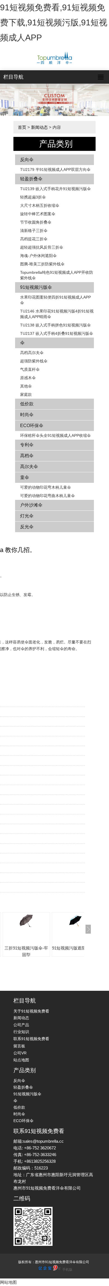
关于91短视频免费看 (31, 1011)
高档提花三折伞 (34, 239)
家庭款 (26, 394)
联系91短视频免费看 (31, 1038)
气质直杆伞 (30, 369)
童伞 (24, 477)
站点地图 (21, 1060)
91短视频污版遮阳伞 (71, 948)
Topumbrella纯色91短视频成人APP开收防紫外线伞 (56, 275)
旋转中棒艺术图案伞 (37, 214)
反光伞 (27, 526)
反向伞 (27, 159)
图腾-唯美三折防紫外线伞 (42, 264)
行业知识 (21, 1032)
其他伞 (26, 386)
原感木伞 (28, 378)
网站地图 (8, 1282)
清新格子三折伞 (34, 230)
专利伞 (27, 444)
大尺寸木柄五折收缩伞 (39, 205)
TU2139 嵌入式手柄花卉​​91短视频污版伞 (55, 189)
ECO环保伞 (31, 425)
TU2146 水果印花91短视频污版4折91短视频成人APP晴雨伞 (57, 314)
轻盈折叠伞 (31, 178)
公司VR (20, 1053)
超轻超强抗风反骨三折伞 (41, 247)
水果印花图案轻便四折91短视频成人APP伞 (55, 300)
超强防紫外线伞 (34, 361)
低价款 (27, 403)
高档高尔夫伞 (32, 352)
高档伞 (27, 455)
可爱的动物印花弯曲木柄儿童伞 (47, 495)
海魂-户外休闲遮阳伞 (38, 255)
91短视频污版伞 (36, 287)
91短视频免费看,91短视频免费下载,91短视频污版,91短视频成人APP (53, 22)
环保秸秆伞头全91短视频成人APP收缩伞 (55, 435)
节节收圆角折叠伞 (35, 222)
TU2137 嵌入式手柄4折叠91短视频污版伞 (56, 333)
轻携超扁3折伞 (33, 197)
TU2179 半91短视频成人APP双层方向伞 (55, 169)
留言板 (19, 1046)
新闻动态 (39, 127)
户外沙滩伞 (31, 505)
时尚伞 (27, 414)
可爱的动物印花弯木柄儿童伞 (45, 487)
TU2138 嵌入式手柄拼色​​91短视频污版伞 (55, 325)
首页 (22, 127)
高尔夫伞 (29, 466)
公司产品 (21, 1025)
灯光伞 (27, 516)
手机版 (67, 1270)
